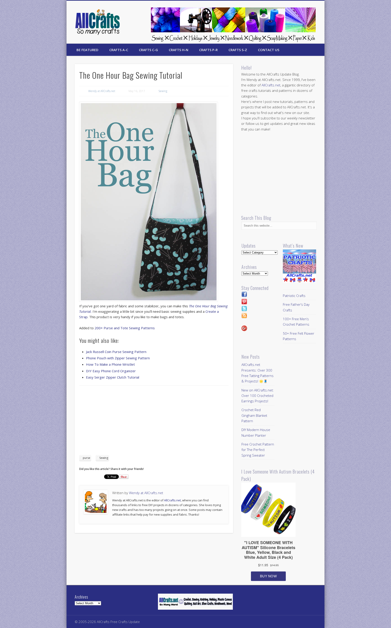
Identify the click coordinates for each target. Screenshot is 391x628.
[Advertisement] (154, 421)
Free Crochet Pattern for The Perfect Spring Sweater (257, 449)
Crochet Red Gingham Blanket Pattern (254, 415)
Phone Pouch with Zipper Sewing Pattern (118, 358)
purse (86, 458)
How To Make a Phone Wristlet (110, 364)
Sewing (162, 91)
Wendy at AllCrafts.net (101, 91)
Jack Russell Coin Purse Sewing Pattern (116, 351)
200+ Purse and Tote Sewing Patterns (125, 328)
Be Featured (87, 49)
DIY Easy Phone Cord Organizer (111, 371)
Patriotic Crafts (294, 295)
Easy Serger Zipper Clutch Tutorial (112, 377)
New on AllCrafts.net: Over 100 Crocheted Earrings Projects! (257, 395)
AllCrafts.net (172, 500)
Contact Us (268, 49)
